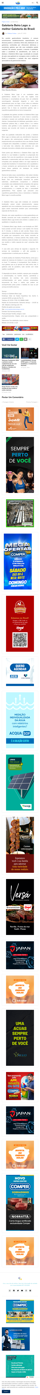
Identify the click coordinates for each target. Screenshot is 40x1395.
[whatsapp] (9, 1290)
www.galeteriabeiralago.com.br (14, 309)
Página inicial (5, 22)
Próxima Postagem (31, 402)
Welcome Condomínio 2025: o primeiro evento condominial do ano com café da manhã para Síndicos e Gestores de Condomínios (10, 365)
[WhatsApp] (21, 339)
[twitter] (18, 1290)
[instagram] (26, 1290)
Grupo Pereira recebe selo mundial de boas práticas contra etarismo (10, 388)
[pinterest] (30, 1290)
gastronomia (17, 334)
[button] (2, 2)
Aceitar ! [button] (6, 1391)
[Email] (25, 339)
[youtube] (22, 1290)
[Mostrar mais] (30, 339)
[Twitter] (17, 339)
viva (23, 334)
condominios (14, 22)
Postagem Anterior (8, 402)
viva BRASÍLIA (29, 334)
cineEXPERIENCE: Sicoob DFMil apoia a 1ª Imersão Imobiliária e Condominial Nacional (28, 363)
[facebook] (13, 1290)
